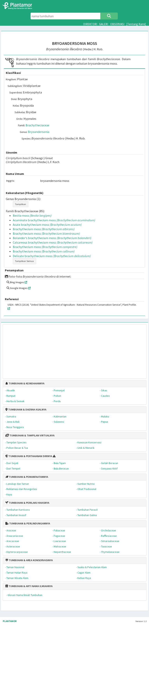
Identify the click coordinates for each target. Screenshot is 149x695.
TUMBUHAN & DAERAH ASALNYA (27, 409)
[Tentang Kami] (136, 24)
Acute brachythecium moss (47, 225)
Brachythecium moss (44, 229)
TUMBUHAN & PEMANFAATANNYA (28, 477)
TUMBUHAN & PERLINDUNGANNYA (29, 523)
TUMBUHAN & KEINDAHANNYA (26, 383)
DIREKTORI (90, 24)
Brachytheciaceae (37, 125)
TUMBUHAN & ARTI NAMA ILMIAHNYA (30, 586)
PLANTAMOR (10, 621)
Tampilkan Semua (24, 261)
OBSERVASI (117, 24)
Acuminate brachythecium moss (54, 220)
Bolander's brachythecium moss (52, 238)
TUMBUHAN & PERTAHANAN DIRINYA (30, 456)
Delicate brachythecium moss (52, 256)
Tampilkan (20, 204)
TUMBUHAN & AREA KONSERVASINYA (30, 560)
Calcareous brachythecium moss (53, 242)
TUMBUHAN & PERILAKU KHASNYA (28, 502)
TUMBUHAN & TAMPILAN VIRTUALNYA (32, 435)
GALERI (103, 24)
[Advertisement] (74, 349)
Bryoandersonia (38, 132)
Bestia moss (32, 215)
